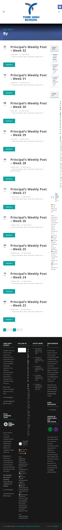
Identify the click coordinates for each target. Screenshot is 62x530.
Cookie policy (20, 526)
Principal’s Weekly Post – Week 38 (56, 79)
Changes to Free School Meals (55, 57)
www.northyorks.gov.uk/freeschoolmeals (23, 518)
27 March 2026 (14, 225)
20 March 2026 (14, 253)
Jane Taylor (26, 54)
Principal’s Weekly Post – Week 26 (28, 219)
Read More (9, 64)
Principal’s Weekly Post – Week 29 (28, 133)
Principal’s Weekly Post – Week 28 (28, 161)
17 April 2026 (14, 197)
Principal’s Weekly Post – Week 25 (28, 247)
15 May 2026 (14, 82)
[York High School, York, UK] (54, 102)
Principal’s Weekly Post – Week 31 (28, 77)
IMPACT (56, 526)
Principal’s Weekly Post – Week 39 (56, 67)
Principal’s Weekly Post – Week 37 (39, 377)
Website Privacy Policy (32, 526)
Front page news (17, 56)
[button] (60, 7)
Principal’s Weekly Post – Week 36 (39, 385)
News (25, 56)
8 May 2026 (13, 111)
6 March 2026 (14, 309)
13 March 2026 (14, 281)
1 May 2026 (13, 139)
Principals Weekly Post (35, 56)
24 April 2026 (14, 167)
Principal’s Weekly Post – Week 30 (28, 105)
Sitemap (53, 410)
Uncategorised (15, 171)
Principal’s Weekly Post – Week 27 (28, 191)
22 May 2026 (14, 54)
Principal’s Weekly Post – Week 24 (28, 275)
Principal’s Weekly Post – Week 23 (28, 303)
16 (18, 330)
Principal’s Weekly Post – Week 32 (28, 49)
